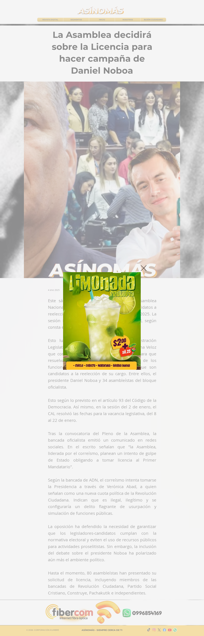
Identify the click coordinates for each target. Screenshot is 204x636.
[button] (143, 268)
